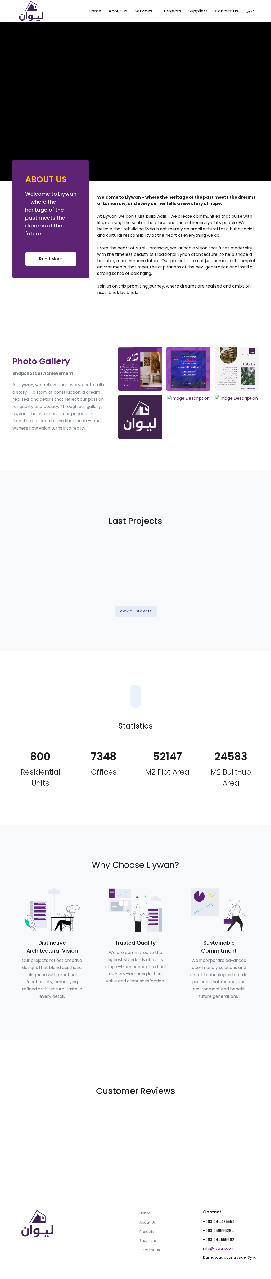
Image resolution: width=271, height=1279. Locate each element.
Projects (172, 11)
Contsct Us (226, 11)
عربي (250, 11)
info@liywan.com (219, 1248)
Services (143, 11)
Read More (50, 259)
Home (95, 11)
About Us (118, 11)
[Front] (32, 11)
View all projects (136, 611)
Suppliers (197, 11)
